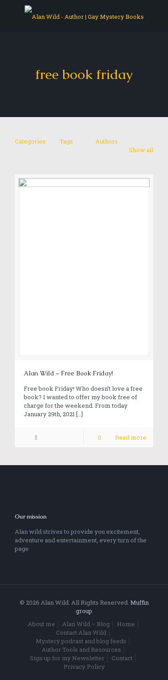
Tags (66, 141)
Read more (130, 437)
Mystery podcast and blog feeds (81, 641)
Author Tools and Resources (81, 649)
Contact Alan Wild (81, 632)
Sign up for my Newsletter (67, 658)
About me (41, 624)
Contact (122, 658)
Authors (106, 141)
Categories (30, 141)
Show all (141, 150)
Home (126, 624)
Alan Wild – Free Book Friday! (68, 373)
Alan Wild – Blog (86, 624)
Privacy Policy (84, 667)
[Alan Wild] (84, 15)
